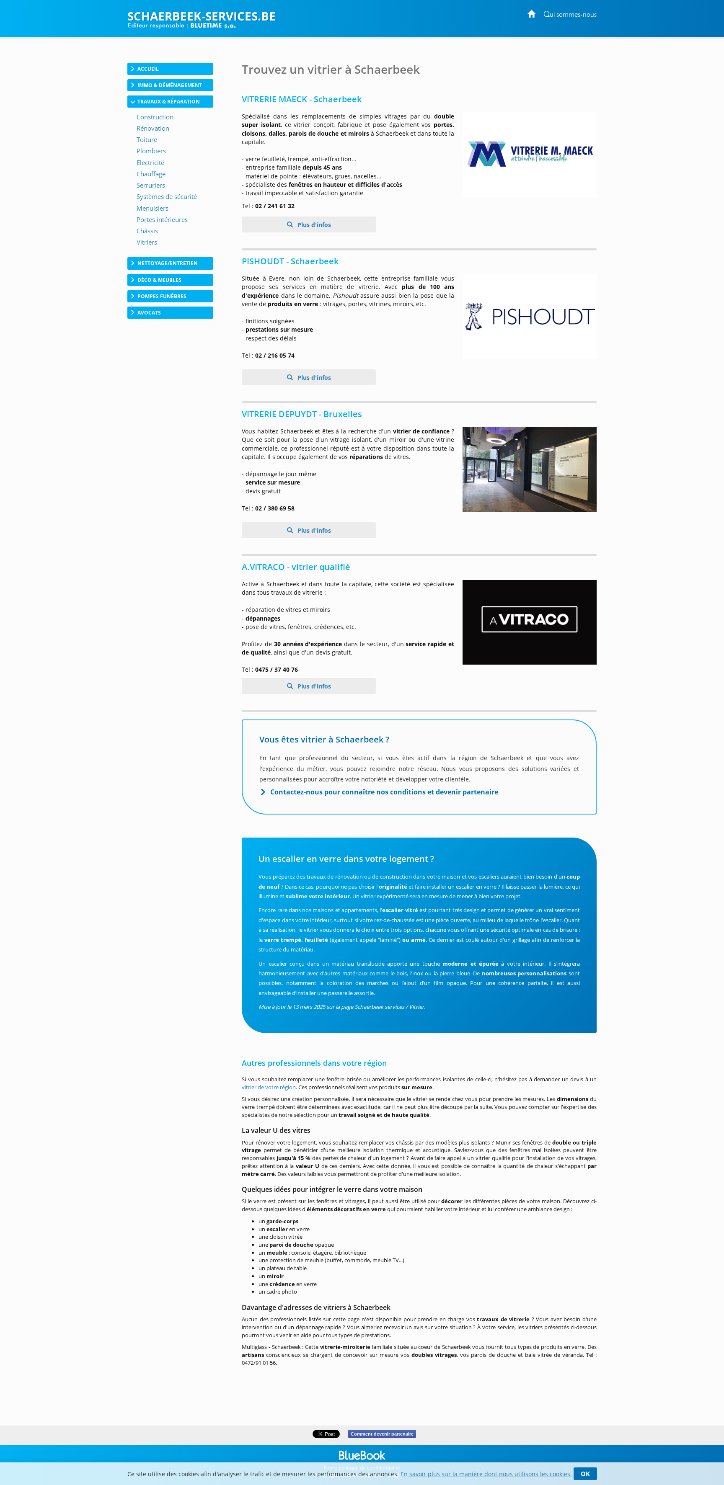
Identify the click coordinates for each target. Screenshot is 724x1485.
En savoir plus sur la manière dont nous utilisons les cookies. (486, 1474)
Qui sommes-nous (570, 15)
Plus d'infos (313, 225)
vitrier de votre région (269, 1087)
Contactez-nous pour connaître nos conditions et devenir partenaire (384, 792)
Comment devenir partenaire (382, 1433)
